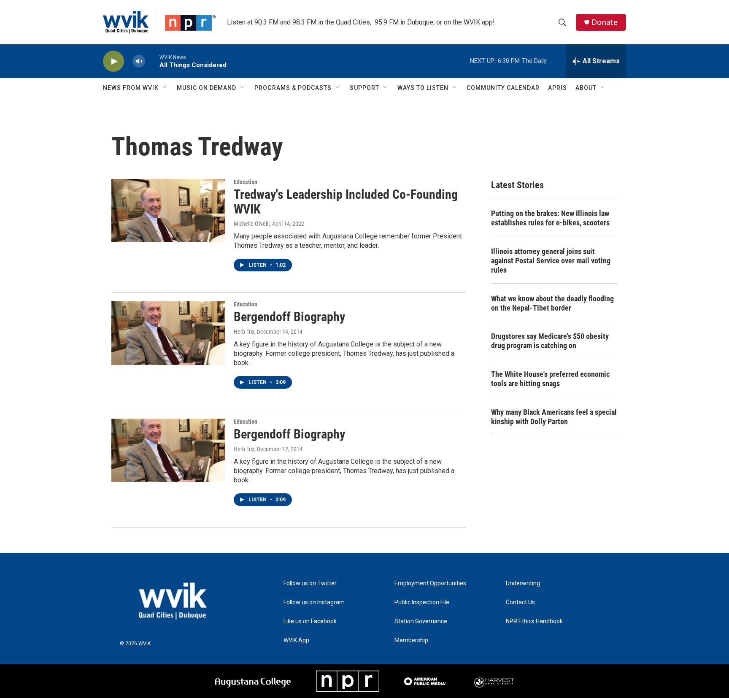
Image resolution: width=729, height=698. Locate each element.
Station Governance (420, 621)
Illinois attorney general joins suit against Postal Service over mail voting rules (550, 260)
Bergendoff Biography (289, 316)
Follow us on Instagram (314, 602)
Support (364, 87)
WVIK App (296, 640)
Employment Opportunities (430, 583)
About (586, 87)
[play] (113, 61)
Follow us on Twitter (310, 583)
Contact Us (520, 602)
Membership (411, 640)
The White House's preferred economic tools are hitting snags (550, 379)
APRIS (557, 87)
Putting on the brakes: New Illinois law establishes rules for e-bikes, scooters (550, 218)
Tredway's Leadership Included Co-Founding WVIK (346, 201)
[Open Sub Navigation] (165, 87)
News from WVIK (131, 87)
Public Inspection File (421, 602)
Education (245, 182)
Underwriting (523, 583)
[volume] (139, 61)
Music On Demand (206, 87)
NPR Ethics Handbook (534, 621)
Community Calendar (503, 87)
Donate (604, 22)
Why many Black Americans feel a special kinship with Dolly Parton (554, 417)
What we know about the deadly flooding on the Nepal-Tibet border (552, 303)
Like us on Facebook (310, 621)
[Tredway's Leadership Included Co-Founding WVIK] (168, 210)
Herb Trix (244, 331)
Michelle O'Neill (252, 223)
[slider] (152, 61)
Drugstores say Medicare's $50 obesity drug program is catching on (550, 341)
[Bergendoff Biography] (168, 333)
